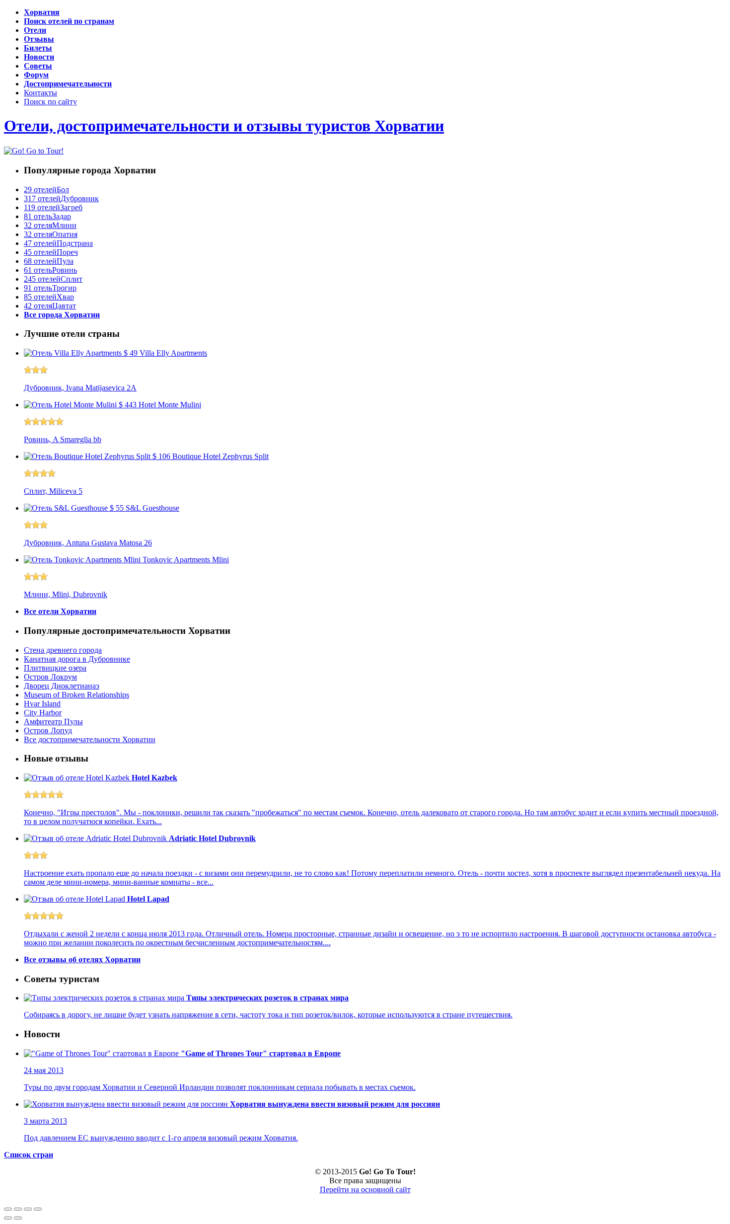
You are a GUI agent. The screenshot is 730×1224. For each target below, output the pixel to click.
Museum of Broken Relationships (76, 694)
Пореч (51, 252)
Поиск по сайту (50, 101)
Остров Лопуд (48, 730)
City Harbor (43, 712)
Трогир (50, 288)
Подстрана (58, 243)
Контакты (40, 92)
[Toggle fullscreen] (28, 1209)
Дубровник (61, 198)
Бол (46, 189)
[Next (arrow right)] (18, 1218)
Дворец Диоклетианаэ (61, 686)
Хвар (49, 297)
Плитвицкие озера (55, 668)
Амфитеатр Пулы (53, 721)
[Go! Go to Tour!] (34, 150)
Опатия (50, 234)
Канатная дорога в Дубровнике (77, 659)
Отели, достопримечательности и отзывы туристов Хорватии (224, 126)
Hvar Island (42, 703)
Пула (48, 261)
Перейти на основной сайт (365, 1189)
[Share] (18, 1209)
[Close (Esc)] (8, 1209)
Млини (50, 225)
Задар (47, 216)
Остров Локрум (50, 677)
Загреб (53, 207)
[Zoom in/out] (38, 1209)
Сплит (53, 279)
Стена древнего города (63, 650)
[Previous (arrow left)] (8, 1218)
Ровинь (50, 270)
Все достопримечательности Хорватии (89, 739)
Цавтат (50, 306)
